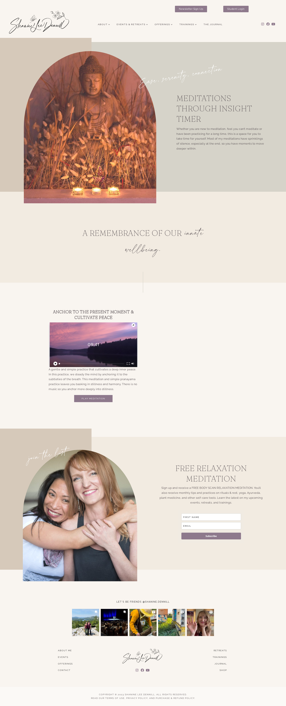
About (103, 24)
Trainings (186, 24)
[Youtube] (273, 24)
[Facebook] (268, 24)
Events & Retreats (131, 24)
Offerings (162, 24)
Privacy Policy (137, 698)
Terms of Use (115, 698)
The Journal (213, 24)
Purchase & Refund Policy (175, 698)
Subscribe (211, 536)
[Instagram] (262, 24)
